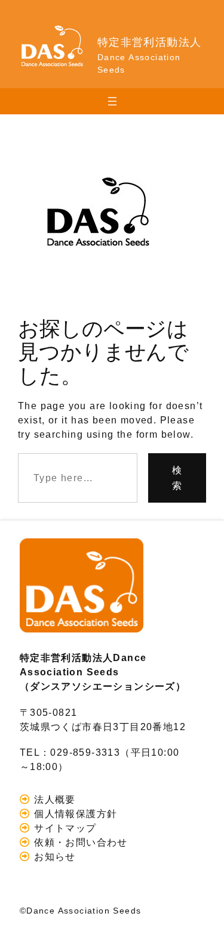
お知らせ (53, 856)
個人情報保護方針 (74, 813)
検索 (177, 478)
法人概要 (53, 799)
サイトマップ (64, 827)
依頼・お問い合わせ (79, 842)
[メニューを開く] (112, 101)
